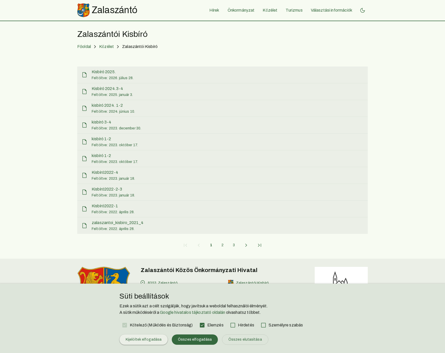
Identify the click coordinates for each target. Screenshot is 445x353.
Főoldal (84, 46)
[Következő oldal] (246, 245)
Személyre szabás (286, 325)
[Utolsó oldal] (259, 245)
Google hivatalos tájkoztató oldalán (192, 312)
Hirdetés (246, 325)
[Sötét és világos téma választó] (362, 10)
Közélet (106, 46)
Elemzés (215, 325)
